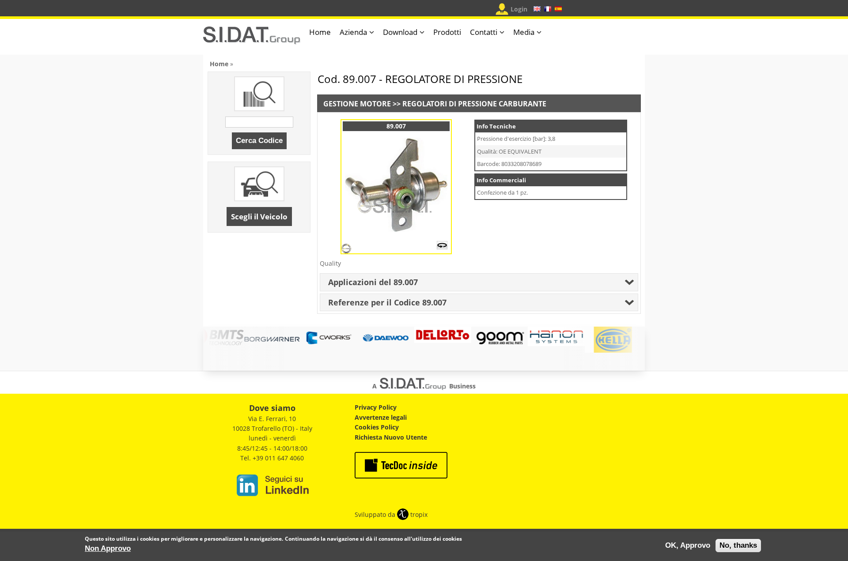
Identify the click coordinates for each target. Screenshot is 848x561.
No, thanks (738, 545)
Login (519, 9)
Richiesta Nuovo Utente (391, 437)
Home (320, 32)
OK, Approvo (687, 545)
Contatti (483, 32)
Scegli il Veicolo (259, 216)
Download (400, 32)
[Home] (251, 39)
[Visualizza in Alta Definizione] (442, 247)
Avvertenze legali (381, 417)
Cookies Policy (377, 427)
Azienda (353, 32)
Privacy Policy (376, 407)
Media (523, 32)
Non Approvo (108, 548)
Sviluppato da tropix (391, 514)
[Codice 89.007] (396, 234)
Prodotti (447, 32)
